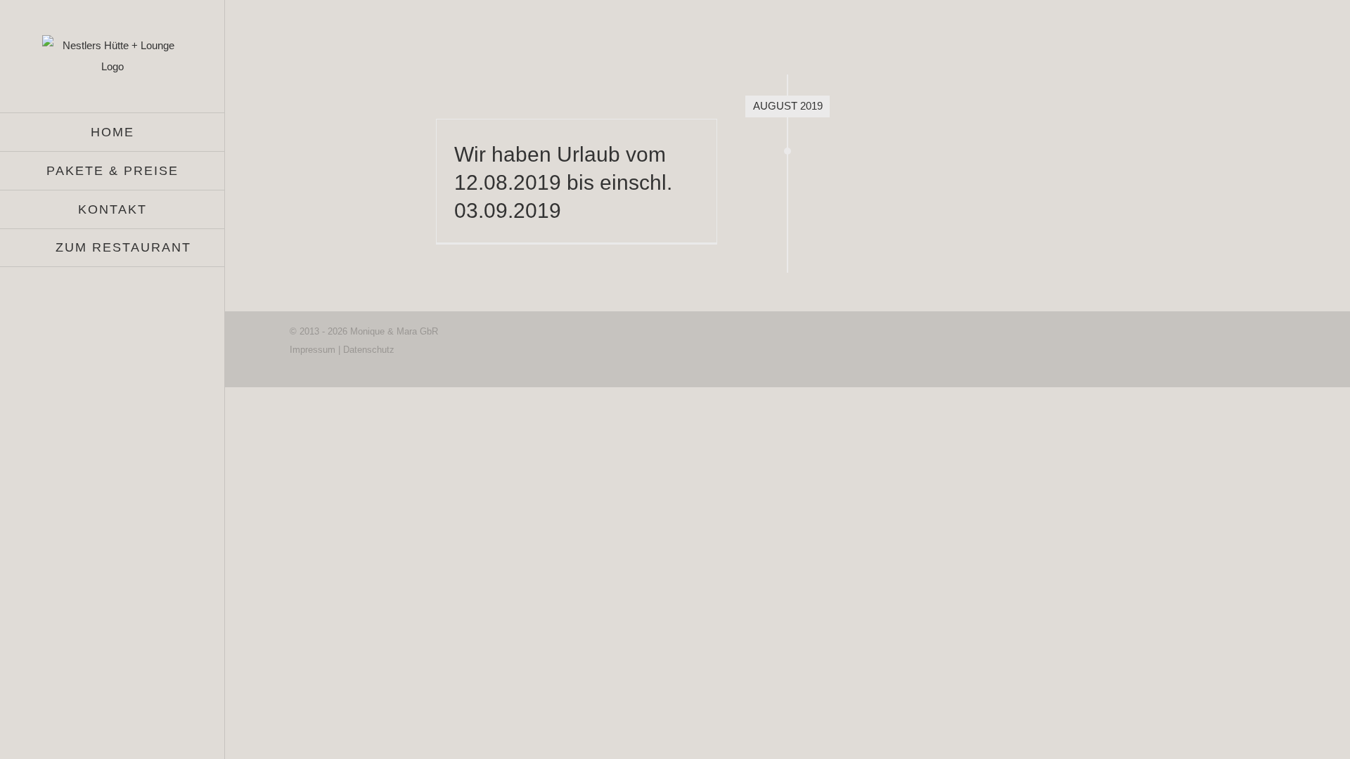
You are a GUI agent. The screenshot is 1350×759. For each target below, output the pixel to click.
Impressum (312, 349)
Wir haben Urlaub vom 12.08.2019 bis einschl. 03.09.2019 (563, 182)
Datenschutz (368, 349)
